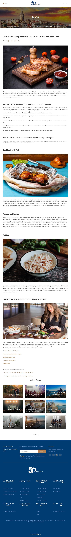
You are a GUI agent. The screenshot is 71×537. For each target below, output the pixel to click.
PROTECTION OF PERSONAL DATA (10, 450)
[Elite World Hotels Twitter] (15, 41)
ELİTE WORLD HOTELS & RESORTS (15, 26)
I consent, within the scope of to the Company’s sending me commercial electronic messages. (32, 456)
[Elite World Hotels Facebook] (8, 41)
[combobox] (63, 4)
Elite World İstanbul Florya (9, 357)
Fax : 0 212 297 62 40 (59, 520)
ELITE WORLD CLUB (8, 446)
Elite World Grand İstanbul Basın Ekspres (12, 354)
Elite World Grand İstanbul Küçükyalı (11, 351)
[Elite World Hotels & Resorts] (66, 3)
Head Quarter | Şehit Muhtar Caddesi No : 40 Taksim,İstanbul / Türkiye (23, 520)
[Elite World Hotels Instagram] (12, 41)
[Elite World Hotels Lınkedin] (19, 41)
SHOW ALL (35, 434)
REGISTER (42, 451)
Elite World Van (6, 363)
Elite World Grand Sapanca (9, 360)
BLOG (26, 26)
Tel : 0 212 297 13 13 (47, 520)
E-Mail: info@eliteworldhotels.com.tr (35, 522)
